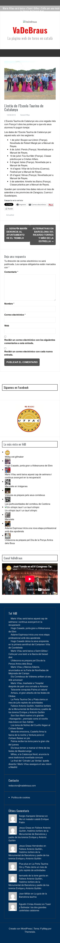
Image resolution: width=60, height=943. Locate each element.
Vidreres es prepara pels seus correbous (25, 495)
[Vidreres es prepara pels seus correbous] (7, 490)
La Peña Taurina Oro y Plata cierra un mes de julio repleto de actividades (28, 701)
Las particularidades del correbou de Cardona (27, 503)
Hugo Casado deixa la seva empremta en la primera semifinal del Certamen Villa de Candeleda (29, 644)
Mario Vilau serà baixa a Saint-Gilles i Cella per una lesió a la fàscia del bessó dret (28, 654)
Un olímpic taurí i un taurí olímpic (21, 510)
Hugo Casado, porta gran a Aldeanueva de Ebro (29, 465)
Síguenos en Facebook (16, 387)
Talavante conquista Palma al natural (29, 689)
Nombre (9, 303)
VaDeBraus (30, 30)
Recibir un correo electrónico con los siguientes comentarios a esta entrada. (29, 341)
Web (6, 325)
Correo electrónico (15, 314)
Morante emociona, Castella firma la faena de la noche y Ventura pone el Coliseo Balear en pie (27, 735)
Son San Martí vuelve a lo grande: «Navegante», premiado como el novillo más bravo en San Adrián (28, 718)
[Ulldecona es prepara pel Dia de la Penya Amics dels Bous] (7, 535)
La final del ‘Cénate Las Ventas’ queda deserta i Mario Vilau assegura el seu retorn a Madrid (30, 764)
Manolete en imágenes (16, 486)
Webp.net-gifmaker (14, 456)
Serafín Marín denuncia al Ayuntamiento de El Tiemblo (16, 233)
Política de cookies (20, 797)
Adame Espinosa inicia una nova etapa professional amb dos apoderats (30, 529)
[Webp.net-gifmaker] (7, 452)
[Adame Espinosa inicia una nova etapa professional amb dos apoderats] (7, 523)
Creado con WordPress (20, 928)
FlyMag (44, 928)
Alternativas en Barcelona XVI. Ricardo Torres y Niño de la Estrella (43, 235)
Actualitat (10, 215)
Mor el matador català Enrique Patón (34, 820)
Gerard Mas (25, 114)
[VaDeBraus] (30, 22)
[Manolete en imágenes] (7, 481)
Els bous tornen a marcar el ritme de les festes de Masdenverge (29, 749)
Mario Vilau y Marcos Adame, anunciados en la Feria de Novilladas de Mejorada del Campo (29, 670)
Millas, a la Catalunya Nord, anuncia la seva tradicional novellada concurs (29, 756)
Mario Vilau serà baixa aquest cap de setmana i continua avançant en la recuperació (28, 476)
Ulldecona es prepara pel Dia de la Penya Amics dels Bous (29, 541)
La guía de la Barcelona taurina (33, 895)
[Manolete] (7, 514)
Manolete (9, 519)
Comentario (11, 271)
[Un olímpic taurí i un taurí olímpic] (22, 507)
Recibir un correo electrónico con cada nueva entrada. (28, 353)
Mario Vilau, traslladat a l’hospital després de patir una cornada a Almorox (28, 684)
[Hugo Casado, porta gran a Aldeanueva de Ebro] (7, 460)
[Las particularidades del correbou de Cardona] (7, 499)
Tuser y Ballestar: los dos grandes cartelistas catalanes (35, 907)
